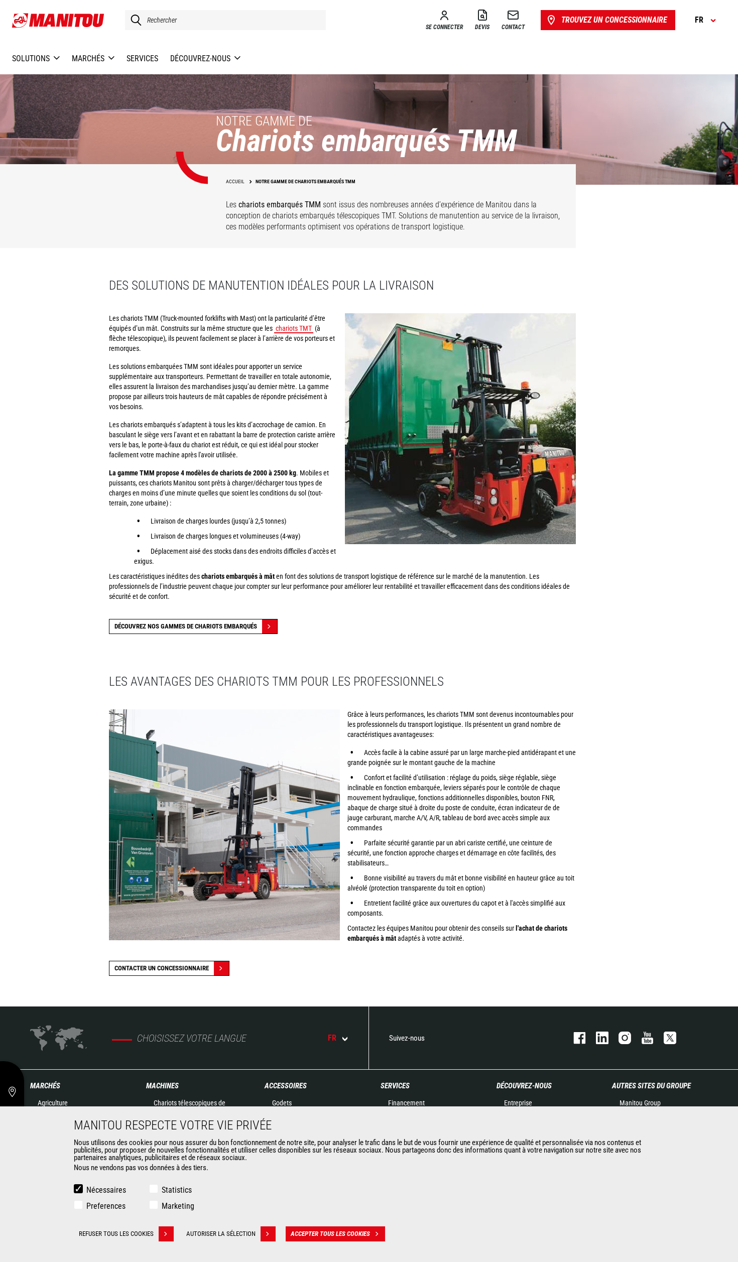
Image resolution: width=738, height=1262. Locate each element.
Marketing (178, 1206)
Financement (406, 1103)
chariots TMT (294, 328)
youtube (642, 1038)
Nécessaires (106, 1190)
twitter (665, 1038)
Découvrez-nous (524, 1085)
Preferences (106, 1206)
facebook (574, 1038)
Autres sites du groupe (651, 1085)
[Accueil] (58, 20)
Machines (162, 1085)
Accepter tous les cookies (330, 1233)
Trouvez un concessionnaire (614, 20)
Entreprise (518, 1103)
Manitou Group (640, 1103)
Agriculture (53, 1103)
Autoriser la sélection (221, 1233)
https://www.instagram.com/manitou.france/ (619, 1038)
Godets (282, 1103)
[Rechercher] (133, 20)
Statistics (177, 1190)
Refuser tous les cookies (116, 1233)
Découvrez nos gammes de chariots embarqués (185, 626)
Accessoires (286, 1085)
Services (395, 1085)
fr (332, 1038)
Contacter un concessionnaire (161, 968)
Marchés (45, 1085)
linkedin (597, 1038)
